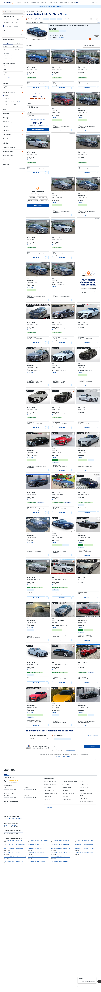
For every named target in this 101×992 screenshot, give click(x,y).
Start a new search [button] (94, 735)
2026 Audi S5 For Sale (10, 825)
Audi (37, 11)
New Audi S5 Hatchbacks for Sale (13, 818)
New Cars (26, 2)
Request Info (36, 87)
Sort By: (86, 45)
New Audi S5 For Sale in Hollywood (13, 840)
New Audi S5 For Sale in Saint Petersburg (38, 840)
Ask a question (38, 205)
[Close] (94, 979)
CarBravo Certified (56, 491)
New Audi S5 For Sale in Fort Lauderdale (14, 844)
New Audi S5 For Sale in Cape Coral (84, 840)
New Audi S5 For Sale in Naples (59, 861)
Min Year (6, 33)
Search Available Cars (38, 129)
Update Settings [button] (44, 125)
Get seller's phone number (39, 83)
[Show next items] (97, 19)
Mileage (5, 86)
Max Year (16, 33)
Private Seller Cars (35, 2)
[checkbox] (7, 55)
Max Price (15, 46)
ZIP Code (17, 19)
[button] (89, 2)
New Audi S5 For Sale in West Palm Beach (15, 857)
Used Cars (19, 2)
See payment (30, 74)
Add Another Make (13, 78)
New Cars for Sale (30, 11)
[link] (55, 462)
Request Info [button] (62, 37)
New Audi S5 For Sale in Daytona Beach (85, 848)
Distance (5, 19)
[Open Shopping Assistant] (99, 981)
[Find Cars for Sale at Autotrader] (9, 2)
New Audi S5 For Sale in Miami (12, 852)
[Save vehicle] (46, 25)
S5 (41, 11)
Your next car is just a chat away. (50, 6)
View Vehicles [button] (95, 39)
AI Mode (74, 2)
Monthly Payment (31, 102)
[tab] (6, 774)
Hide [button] (98, 22)
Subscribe (92, 746)
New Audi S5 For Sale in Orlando (36, 861)
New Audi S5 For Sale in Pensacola (84, 852)
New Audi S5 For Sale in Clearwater (60, 852)
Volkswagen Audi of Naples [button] (55, 35)
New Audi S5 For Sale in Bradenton (60, 844)
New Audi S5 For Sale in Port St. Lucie (61, 848)
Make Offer (86, 597)
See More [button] (49, 807)
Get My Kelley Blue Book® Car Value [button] (38, 119)
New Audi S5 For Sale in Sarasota (60, 840)
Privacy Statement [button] (70, 750)
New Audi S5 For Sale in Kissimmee (13, 861)
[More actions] (47, 87)
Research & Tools (63, 2)
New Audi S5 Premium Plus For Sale (13, 832)
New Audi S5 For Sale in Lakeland (36, 852)
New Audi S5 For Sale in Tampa (36, 844)
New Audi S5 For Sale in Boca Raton (13, 848)
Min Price (5, 46)
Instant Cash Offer (53, 2)
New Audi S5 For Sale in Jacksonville (60, 857)
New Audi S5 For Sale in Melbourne (84, 844)
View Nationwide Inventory (63, 756)
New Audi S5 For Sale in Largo (35, 848)
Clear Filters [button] (39, 19)
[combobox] (13, 12)
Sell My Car (43, 2)
